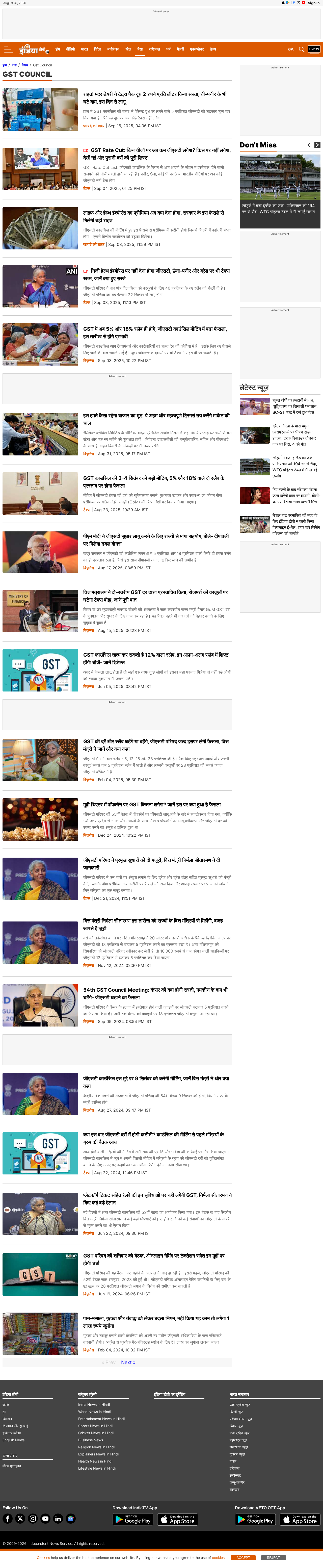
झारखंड (234, 1489)
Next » (128, 1362)
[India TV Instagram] (33, 1519)
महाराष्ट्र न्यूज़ (238, 1440)
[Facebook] (8, 1519)
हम (4, 1411)
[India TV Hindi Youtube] (303, 2)
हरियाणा (234, 1468)
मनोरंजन (113, 49)
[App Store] (177, 1520)
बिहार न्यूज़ (236, 1426)
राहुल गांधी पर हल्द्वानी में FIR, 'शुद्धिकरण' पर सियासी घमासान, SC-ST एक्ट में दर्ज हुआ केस (295, 406)
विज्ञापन (7, 1419)
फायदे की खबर (93, 126)
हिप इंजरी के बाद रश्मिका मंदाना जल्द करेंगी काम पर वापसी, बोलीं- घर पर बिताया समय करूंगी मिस (296, 495)
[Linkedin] (58, 1519)
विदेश (97, 49)
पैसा (140, 49)
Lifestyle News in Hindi (97, 1468)
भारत (84, 49)
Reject (273, 1557)
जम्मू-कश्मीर (237, 1482)
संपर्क (6, 1404)
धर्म (168, 49)
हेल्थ (213, 49)
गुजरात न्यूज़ (237, 1454)
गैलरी (180, 49)
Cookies (43, 1557)
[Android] (288, 2)
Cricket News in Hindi (96, 1433)
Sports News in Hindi (95, 1426)
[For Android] (255, 1520)
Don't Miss (258, 145)
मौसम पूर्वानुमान (12, 1466)
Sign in (314, 3)
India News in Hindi (94, 1404)
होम (58, 49)
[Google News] (71, 1519)
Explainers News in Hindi (98, 1454)
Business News (90, 1440)
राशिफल (154, 49)
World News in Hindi (94, 1411)
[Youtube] (45, 1519)
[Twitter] (20, 1519)
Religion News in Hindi (96, 1447)
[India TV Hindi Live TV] (314, 49)
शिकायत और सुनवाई (15, 1426)
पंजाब (233, 1461)
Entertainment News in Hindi (101, 1419)
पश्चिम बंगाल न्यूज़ (241, 1419)
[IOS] (283, 2)
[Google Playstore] (133, 1520)
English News (13, 1440)
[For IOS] (300, 1520)
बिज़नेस (88, 360)
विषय (25, 65)
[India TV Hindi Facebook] (294, 2)
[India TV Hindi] (34, 49)
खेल (128, 49)
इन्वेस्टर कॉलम (12, 1433)
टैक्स (86, 188)
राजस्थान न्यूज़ (239, 1447)
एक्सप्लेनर (197, 49)
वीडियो (70, 49)
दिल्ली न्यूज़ (236, 1411)
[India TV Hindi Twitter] (299, 2)
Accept (243, 1557)
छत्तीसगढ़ (235, 1475)
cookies (218, 1557)
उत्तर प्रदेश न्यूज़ (240, 1404)
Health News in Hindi (95, 1461)
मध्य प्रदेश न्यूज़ (240, 1433)
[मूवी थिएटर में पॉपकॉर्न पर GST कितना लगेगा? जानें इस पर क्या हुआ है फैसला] (40, 819)
